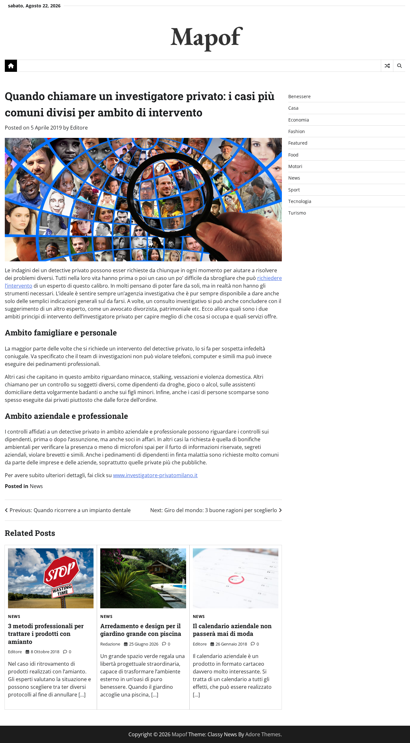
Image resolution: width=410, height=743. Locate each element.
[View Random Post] (387, 66)
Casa (293, 108)
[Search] (399, 66)
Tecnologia (299, 201)
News (36, 486)
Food (293, 155)
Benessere (299, 96)
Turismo (297, 213)
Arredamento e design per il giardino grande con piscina (140, 630)
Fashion (296, 131)
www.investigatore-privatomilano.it (155, 475)
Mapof (205, 36)
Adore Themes (263, 734)
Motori (295, 166)
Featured (298, 143)
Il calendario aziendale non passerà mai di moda (232, 630)
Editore (79, 127)
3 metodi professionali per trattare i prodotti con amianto (46, 634)
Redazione (110, 644)
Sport (294, 190)
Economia (298, 120)
